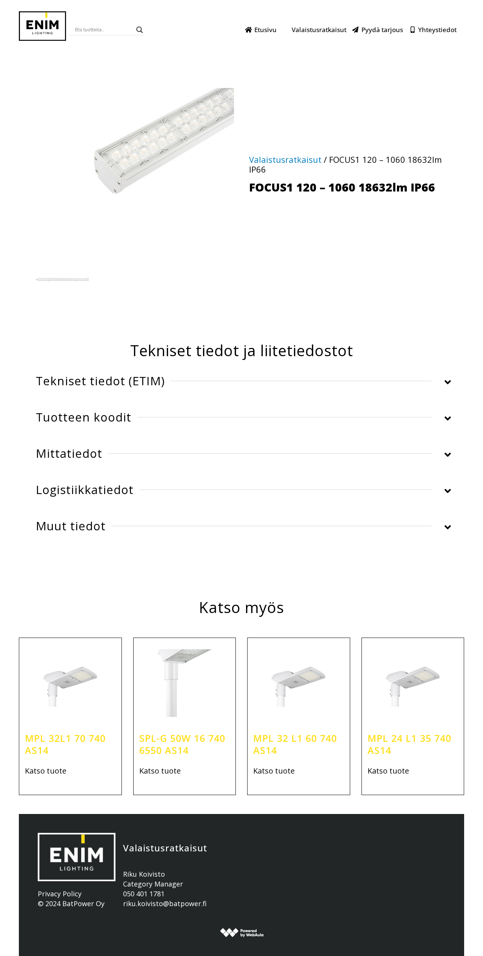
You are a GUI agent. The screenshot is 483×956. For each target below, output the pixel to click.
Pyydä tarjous (382, 29)
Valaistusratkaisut (319, 29)
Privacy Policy (60, 893)
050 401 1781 (144, 893)
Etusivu (265, 29)
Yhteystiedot (437, 29)
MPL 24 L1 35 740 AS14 (409, 744)
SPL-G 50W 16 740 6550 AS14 (182, 744)
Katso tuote (45, 771)
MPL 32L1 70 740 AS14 (65, 744)
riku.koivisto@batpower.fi (165, 903)
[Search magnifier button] (139, 30)
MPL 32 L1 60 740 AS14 (295, 744)
